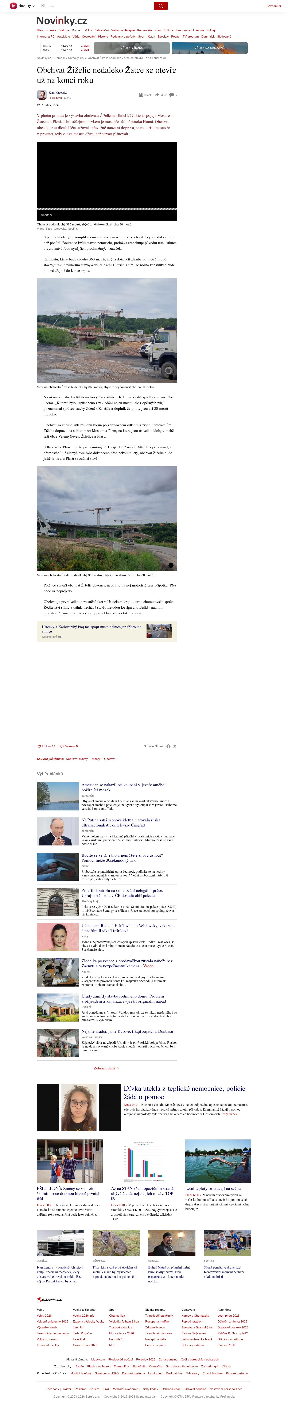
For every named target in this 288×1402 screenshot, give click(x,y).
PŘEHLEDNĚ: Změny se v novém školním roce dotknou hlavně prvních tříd (68, 1193)
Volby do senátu (47, 1339)
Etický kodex (149, 1389)
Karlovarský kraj (52, 636)
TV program (191, 36)
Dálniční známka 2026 (232, 1321)
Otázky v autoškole (230, 1339)
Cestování (89, 36)
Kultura (168, 30)
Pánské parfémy (237, 1373)
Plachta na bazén (98, 1366)
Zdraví (85, 866)
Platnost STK (226, 1345)
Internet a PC (46, 36)
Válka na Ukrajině (123, 30)
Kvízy (151, 36)
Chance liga (117, 1315)
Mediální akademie (125, 1389)
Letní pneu (155, 1373)
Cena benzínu (168, 1359)
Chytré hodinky (213, 1373)
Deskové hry (174, 1373)
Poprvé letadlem (192, 1321)
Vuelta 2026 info (83, 1315)
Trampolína (121, 1366)
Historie (103, 36)
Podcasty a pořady (123, 36)
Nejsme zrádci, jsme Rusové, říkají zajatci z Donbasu (127, 1031)
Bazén (79, 1366)
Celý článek (229, 1114)
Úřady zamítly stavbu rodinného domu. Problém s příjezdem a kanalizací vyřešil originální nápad (124, 998)
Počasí (175, 36)
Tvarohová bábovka (158, 1333)
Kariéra (95, 1389)
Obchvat (109, 758)
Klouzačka (156, 1366)
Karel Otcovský (58, 92)
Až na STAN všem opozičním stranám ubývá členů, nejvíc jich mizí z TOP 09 (144, 1193)
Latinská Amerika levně (197, 1339)
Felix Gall (79, 1339)
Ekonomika (183, 30)
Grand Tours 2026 (85, 1345)
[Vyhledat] (161, 6)
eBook (148, 95)
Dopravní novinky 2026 (233, 1327)
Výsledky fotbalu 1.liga (124, 1321)
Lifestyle (198, 30)
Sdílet (163, 95)
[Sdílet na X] (175, 746)
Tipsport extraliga (120, 1327)
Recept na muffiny (157, 1321)
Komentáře (144, 30)
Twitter (66, 1389)
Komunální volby (48, 1345)
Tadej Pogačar (82, 1333)
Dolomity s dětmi (193, 1345)
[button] (107, 175)
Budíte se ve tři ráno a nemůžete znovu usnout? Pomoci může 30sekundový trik (122, 857)
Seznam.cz (274, 6)
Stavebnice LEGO (107, 1373)
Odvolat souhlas (195, 1389)
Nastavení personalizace (226, 1389)
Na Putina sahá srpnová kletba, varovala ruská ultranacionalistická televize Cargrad (121, 822)
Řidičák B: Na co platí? (233, 1333)
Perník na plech (155, 1345)
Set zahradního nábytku (182, 1366)
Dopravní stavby (77, 758)
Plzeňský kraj (90, 901)
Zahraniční (101, 30)
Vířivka (226, 1366)
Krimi (158, 30)
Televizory (192, 1373)
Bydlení (86, 1007)
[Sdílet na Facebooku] (168, 746)
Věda (76, 36)
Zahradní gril (209, 1366)
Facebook (52, 1389)
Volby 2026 (44, 1315)
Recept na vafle (155, 1339)
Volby (88, 30)
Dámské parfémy (133, 1373)
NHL (112, 1345)
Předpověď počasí (120, 1359)
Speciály (163, 36)
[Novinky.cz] (62, 21)
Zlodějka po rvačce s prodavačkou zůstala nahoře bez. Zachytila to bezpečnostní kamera (128, 963)
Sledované (224, 36)
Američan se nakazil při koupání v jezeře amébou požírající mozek (124, 787)
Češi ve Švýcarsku (194, 1333)
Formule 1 (116, 1339)
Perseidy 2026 (145, 1359)
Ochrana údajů (171, 1389)
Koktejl (211, 30)
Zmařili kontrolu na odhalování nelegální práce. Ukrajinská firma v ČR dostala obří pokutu (122, 892)
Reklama (80, 1389)
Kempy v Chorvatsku (195, 1315)
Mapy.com (98, 1359)
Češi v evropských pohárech (200, 1359)
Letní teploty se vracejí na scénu (213, 1188)
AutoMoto (63, 36)
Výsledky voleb (47, 1327)
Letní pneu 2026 (229, 1315)
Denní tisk (208, 36)
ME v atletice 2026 (121, 1333)
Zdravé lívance (155, 1327)
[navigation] (5, 6)
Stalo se (64, 30)
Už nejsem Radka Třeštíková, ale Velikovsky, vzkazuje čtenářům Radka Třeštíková (128, 928)
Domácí (77, 30)
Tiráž (106, 1389)
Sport (141, 36)
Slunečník (138, 1366)
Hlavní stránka (46, 30)
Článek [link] (45, 153)
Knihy (85, 936)
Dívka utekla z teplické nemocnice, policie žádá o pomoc (184, 1092)
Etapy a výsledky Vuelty (88, 1321)
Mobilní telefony (81, 1373)
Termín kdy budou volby (53, 1333)
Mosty (96, 758)
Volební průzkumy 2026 (52, 1321)
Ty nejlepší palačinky (159, 1315)
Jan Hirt (78, 1327)
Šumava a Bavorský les (197, 1327)
